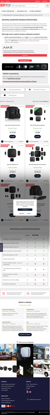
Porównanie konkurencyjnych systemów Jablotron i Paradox (20, 81)
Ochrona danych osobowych (8, 400)
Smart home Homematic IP (7, 386)
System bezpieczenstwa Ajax (8, 384)
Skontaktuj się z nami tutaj (13, 78)
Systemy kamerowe (6, 388)
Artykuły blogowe (30, 386)
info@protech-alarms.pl (35, 399)
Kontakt (7, 1)
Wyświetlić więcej (25, 334)
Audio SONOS (4, 390)
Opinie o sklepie (25, 302)
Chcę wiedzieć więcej (24, 60)
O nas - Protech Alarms (31, 384)
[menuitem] (7, 11)
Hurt (27, 390)
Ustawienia (21, 213)
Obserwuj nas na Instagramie (26, 342)
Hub (27, 37)
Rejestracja (45, 1)
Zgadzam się (25, 209)
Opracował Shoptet (45, 412)
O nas (2, 1)
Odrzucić (29, 213)
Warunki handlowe (5, 398)
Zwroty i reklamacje (6, 402)
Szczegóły (12, 136)
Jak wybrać (25, 55)
